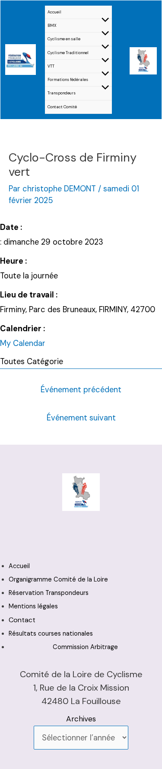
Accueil (54, 12)
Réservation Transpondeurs (49, 593)
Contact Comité (62, 107)
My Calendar (22, 343)
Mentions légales (33, 606)
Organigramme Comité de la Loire (58, 579)
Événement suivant (81, 418)
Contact (22, 619)
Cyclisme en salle (64, 39)
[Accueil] (20, 59)
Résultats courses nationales (51, 634)
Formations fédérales (68, 79)
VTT (51, 66)
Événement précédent (81, 389)
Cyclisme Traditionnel (68, 52)
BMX (52, 25)
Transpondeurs (62, 93)
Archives (81, 719)
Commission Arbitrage (85, 647)
